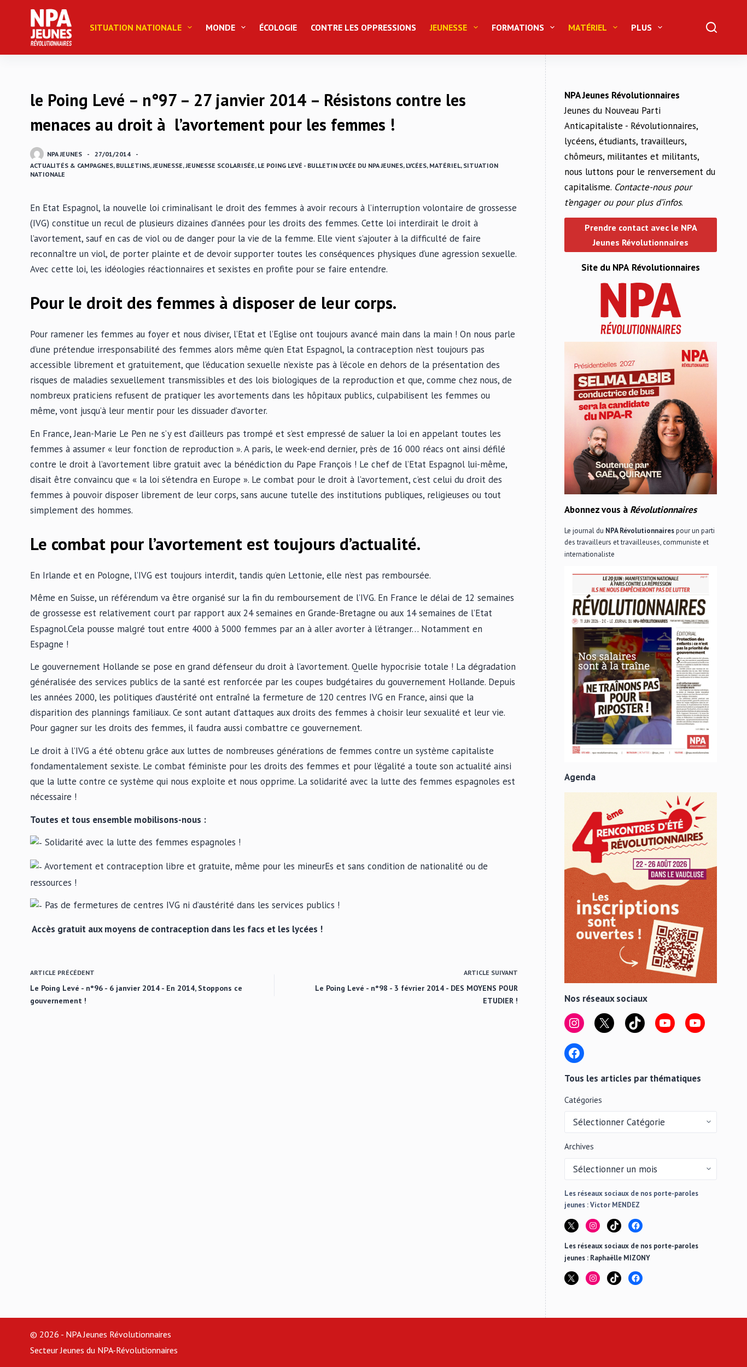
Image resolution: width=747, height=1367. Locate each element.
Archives (579, 1146)
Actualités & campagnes (71, 165)
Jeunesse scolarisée (220, 165)
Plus (641, 27)
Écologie (278, 27)
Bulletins (133, 165)
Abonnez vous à (630, 510)
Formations (518, 27)
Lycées (416, 165)
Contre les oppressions (363, 27)
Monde (220, 27)
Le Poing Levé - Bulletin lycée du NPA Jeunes (330, 165)
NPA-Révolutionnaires (137, 1350)
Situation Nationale (136, 27)
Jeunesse (448, 27)
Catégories (583, 1100)
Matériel (587, 27)
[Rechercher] (711, 27)
